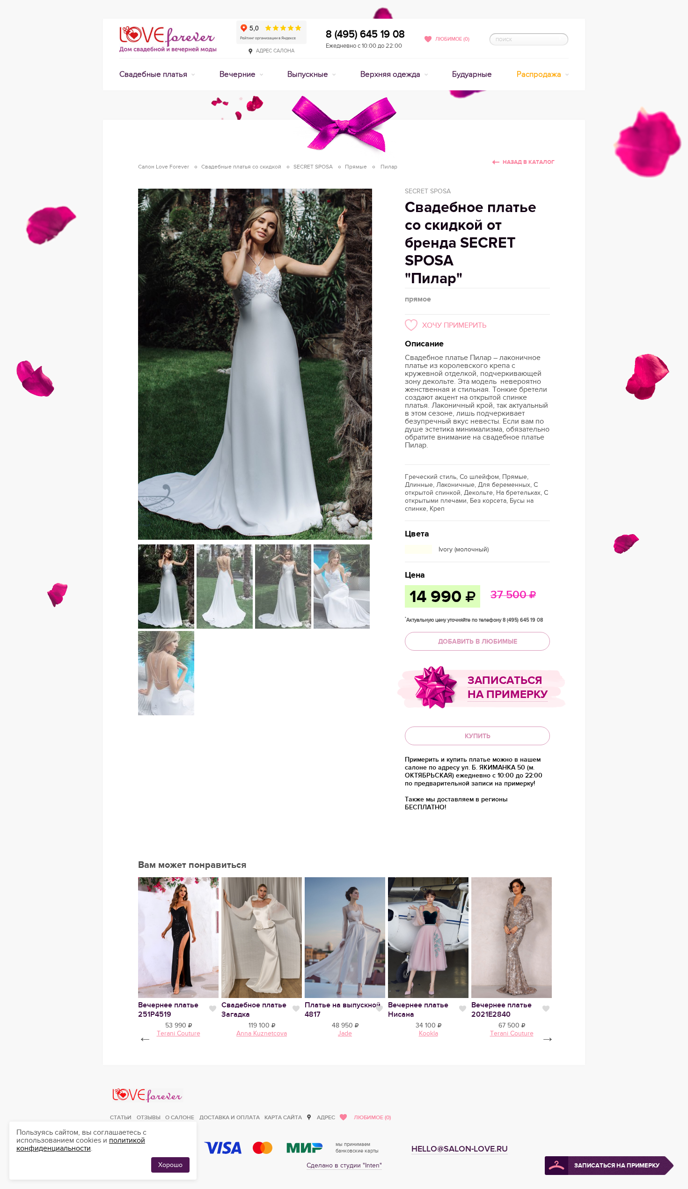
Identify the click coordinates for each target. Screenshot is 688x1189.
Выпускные (308, 74)
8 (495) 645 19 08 (365, 34)
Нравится (212, 1009)
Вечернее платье (168, 1009)
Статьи (121, 1117)
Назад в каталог (529, 162)
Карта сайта (283, 1117)
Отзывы (149, 1117)
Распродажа (540, 74)
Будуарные (472, 74)
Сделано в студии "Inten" (344, 1165)
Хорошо (170, 1165)
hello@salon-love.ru (459, 1149)
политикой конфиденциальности (80, 1144)
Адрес (326, 1117)
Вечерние (238, 74)
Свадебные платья (154, 74)
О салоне (179, 1117)
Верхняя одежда (391, 74)
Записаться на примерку (508, 687)
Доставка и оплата (229, 1117)
